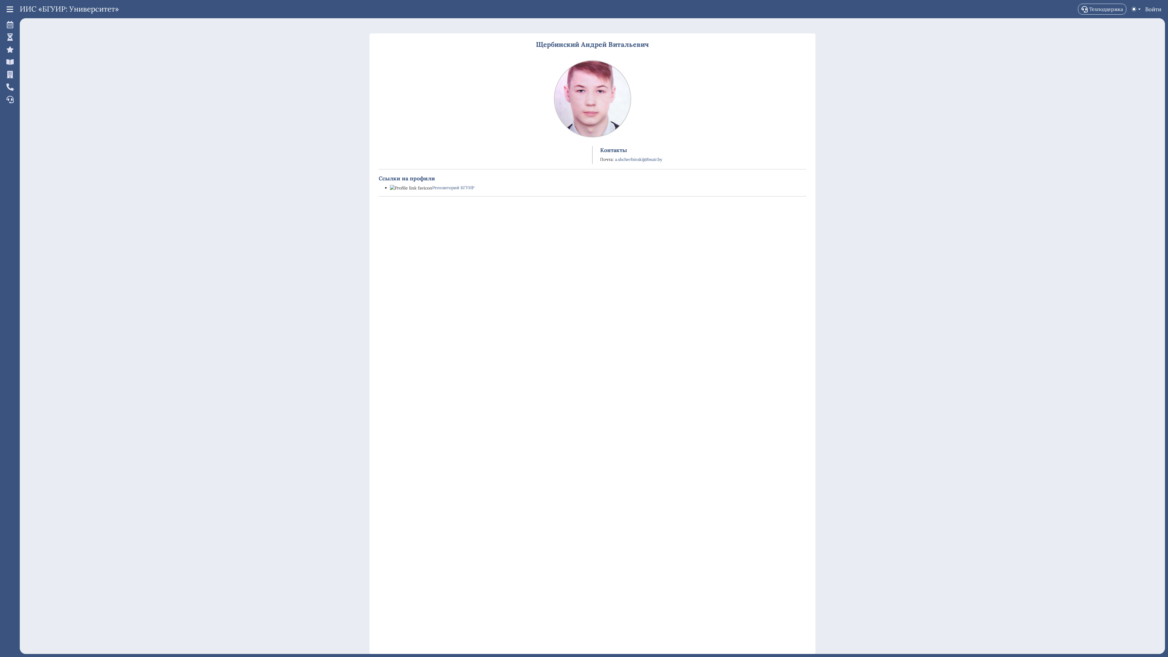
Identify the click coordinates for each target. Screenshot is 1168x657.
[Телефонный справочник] (9, 87)
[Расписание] (9, 24)
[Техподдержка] (9, 99)
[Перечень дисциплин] (9, 62)
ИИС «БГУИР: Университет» (69, 9)
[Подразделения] (9, 74)
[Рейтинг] (9, 49)
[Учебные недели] (9, 37)
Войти (1153, 9)
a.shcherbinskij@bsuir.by (638, 159)
